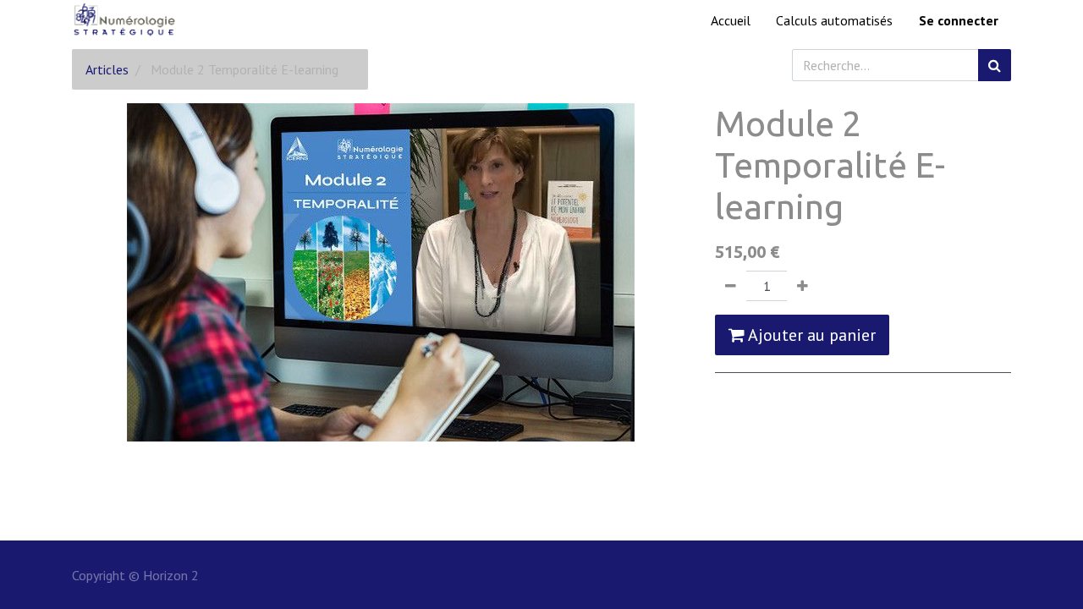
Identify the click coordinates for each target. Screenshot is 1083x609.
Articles (107, 69)
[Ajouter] (802, 286)
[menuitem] (730, 20)
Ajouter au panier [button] (810, 335)
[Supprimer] (730, 286)
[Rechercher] (994, 65)
